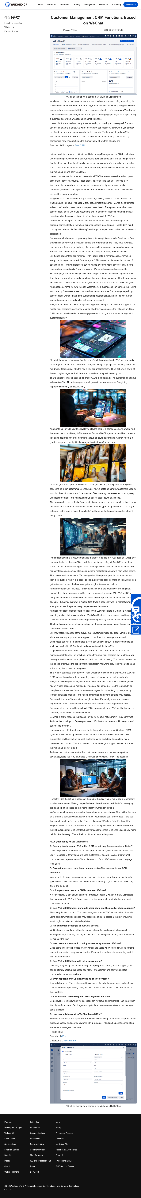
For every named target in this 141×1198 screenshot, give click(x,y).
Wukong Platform (11, 1171)
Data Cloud (9, 1155)
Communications (37, 1133)
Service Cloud (10, 1144)
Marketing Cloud (63, 1144)
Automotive (35, 1127)
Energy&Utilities (37, 1144)
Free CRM (80, 145)
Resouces (103, 4)
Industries (65, 4)
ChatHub (8, 1166)
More (58, 1122)
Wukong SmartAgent (13, 1127)
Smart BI (59, 1155)
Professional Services (65, 1160)
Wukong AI (9, 1133)
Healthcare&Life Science (66, 1149)
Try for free (131, 4)
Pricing (77, 4)
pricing (59, 1127)
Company (116, 4)
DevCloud (34, 1171)
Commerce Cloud (37, 1149)
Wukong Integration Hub (40, 1160)
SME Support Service (65, 1166)
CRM (63, 1036)
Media (7, 1160)
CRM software (69, 1040)
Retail (32, 1166)
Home (40, 4)
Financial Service (11, 1149)
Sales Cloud (9, 1138)
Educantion (35, 1138)
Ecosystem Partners (89, 6)
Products (51, 4)
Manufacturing (36, 1155)
